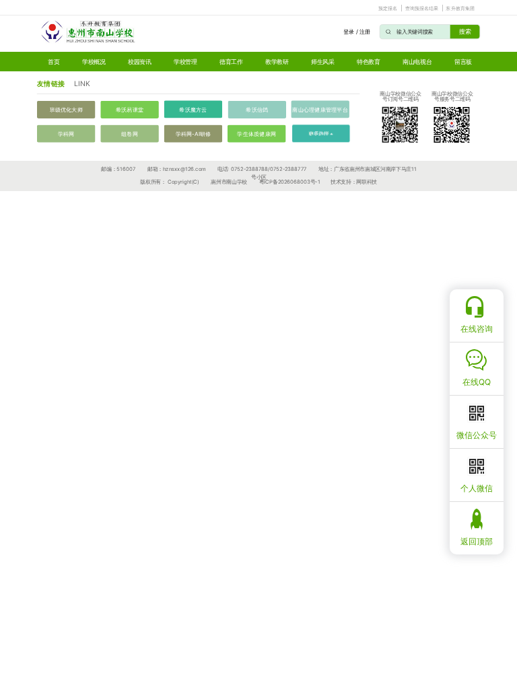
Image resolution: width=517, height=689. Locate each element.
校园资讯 (139, 61)
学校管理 (185, 61)
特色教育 (368, 61)
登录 (348, 31)
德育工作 (231, 61)
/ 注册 (363, 31)
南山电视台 (417, 61)
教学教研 (277, 61)
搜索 (465, 31)
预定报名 (388, 8)
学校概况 (94, 61)
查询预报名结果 (422, 8)
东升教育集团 (460, 8)
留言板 (463, 61)
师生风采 (323, 61)
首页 (54, 61)
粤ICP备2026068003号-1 (289, 182)
